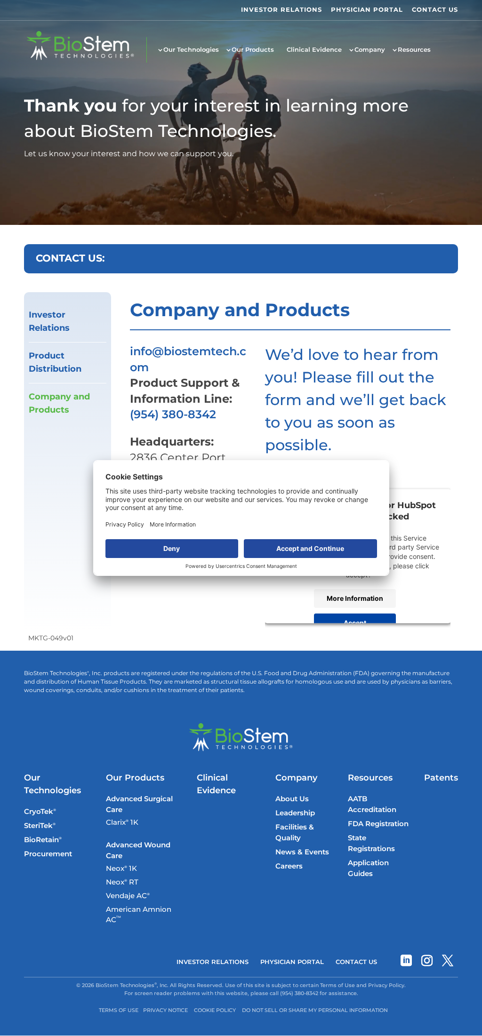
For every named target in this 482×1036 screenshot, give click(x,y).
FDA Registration (378, 824)
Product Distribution (55, 363)
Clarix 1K (122, 823)
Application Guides (368, 868)
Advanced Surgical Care (139, 804)
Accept (355, 623)
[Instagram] (427, 962)
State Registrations (371, 843)
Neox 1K (121, 869)
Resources (414, 50)
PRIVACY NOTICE (165, 1010)
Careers (289, 866)
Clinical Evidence (314, 50)
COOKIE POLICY (215, 1010)
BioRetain (43, 840)
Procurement (48, 854)
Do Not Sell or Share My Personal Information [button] (315, 1010)
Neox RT (122, 882)
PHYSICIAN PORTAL (367, 10)
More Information (355, 598)
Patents (441, 778)
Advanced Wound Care (138, 850)
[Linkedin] (406, 962)
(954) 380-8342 (173, 414)
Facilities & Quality (294, 833)
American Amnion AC (138, 915)
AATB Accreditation (372, 804)
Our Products (253, 50)
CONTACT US (435, 10)
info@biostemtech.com (188, 359)
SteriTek (40, 826)
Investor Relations (49, 322)
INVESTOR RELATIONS (281, 10)
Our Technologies (191, 50)
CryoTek (40, 811)
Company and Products (59, 403)
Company (369, 50)
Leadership (295, 813)
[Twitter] (447, 962)
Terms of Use (118, 1010)
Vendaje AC (128, 896)
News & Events (302, 852)
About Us (292, 799)
